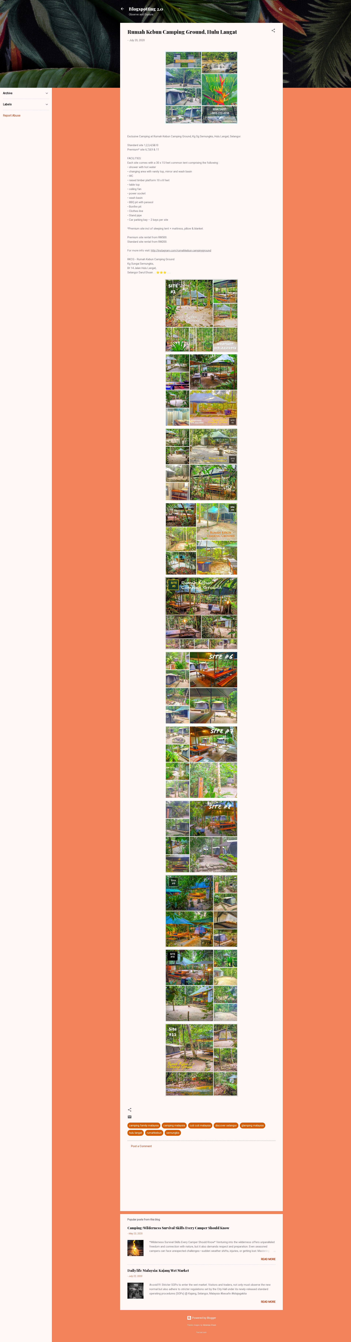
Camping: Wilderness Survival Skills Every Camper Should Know (178, 1228)
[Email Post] (129, 1118)
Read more (268, 1259)
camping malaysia (174, 1125)
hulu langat (135, 1132)
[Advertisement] (201, 1177)
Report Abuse (11, 115)
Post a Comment (141, 1146)
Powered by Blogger (203, 1318)
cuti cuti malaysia (200, 1125)
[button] (273, 31)
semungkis (172, 1132)
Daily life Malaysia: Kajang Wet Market (158, 1270)
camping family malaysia (144, 1125)
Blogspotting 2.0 (146, 9)
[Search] (280, 10)
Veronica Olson (209, 1325)
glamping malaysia (252, 1125)
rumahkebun (154, 1132)
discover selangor (226, 1125)
